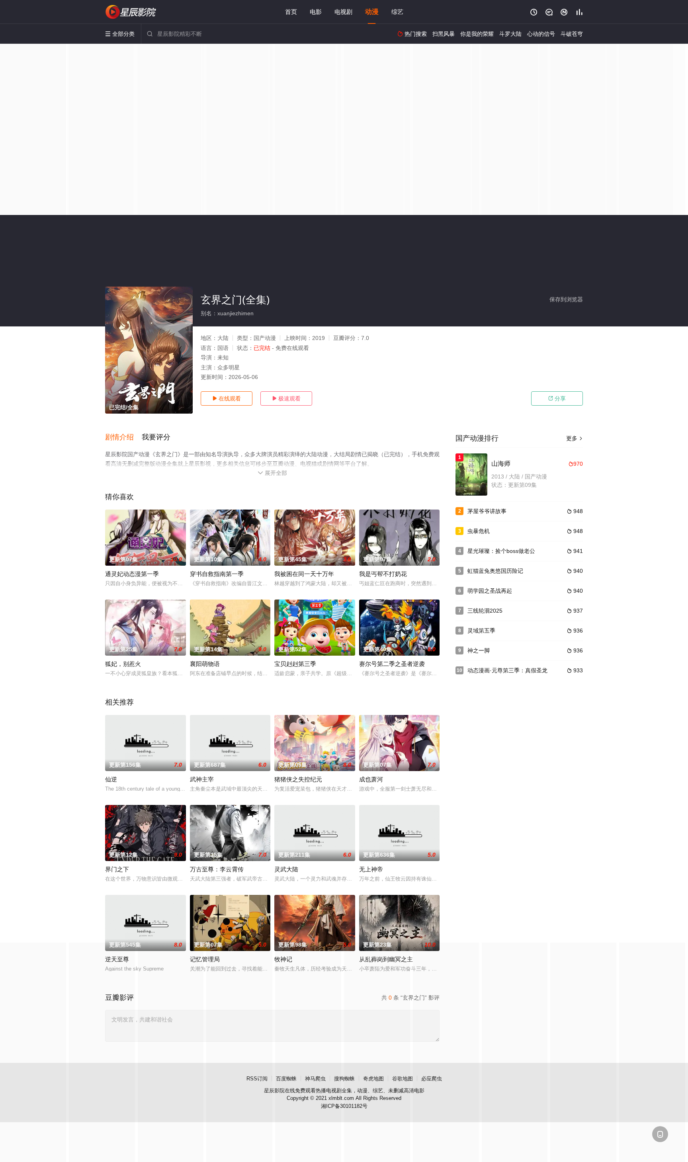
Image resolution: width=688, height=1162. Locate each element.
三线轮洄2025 (484, 610)
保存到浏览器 (566, 299)
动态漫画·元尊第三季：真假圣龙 (507, 670)
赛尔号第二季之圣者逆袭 (392, 663)
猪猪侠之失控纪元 (298, 779)
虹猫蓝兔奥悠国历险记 (495, 571)
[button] (123, 437)
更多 (574, 438)
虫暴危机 (478, 531)
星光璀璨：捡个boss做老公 (501, 551)
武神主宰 (202, 779)
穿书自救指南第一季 (217, 573)
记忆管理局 (205, 959)
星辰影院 (274, 1091)
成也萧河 (371, 779)
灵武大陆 (286, 869)
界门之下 (117, 869)
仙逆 (111, 779)
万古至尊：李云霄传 (217, 869)
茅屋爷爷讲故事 (486, 511)
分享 (557, 398)
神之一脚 (478, 650)
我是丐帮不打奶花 (383, 573)
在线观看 (226, 398)
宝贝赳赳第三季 (295, 663)
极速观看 (286, 398)
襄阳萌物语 (205, 663)
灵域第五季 (481, 630)
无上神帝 (371, 869)
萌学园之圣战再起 (489, 591)
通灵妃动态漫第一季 (132, 573)
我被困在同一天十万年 (304, 573)
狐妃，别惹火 (123, 663)
